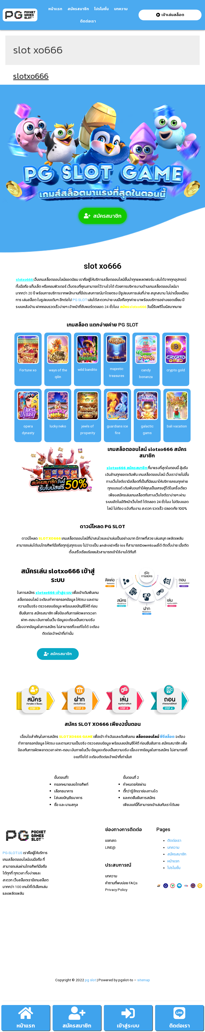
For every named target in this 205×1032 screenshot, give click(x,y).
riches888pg (64, 840)
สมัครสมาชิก (78, 9)
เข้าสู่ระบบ (128, 1025)
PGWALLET (63, 915)
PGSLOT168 (64, 908)
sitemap (143, 980)
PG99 (58, 895)
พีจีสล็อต (167, 736)
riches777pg (64, 847)
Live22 (59, 875)
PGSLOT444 (64, 929)
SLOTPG (61, 935)
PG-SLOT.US (12, 853)
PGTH (58, 942)
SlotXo (59, 881)
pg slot (90, 980)
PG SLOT (79, 300)
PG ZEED (61, 922)
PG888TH (62, 888)
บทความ (121, 9)
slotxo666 (31, 76)
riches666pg (64, 854)
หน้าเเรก (55, 9)
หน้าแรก (26, 1025)
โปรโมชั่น (101, 9)
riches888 (62, 861)
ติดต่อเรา (88, 21)
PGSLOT (61, 868)
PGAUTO (61, 956)
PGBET (59, 949)
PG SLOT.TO (64, 901)
